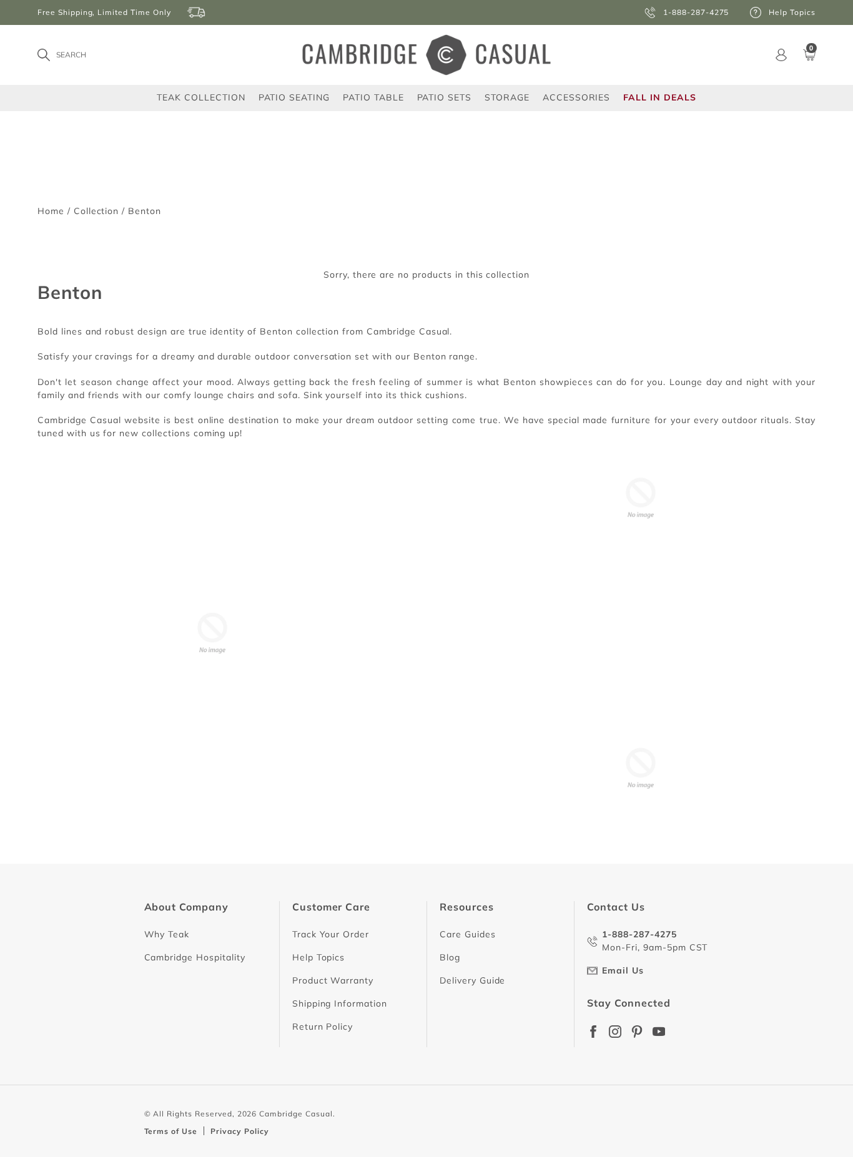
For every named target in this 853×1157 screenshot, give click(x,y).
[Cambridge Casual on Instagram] (615, 1031)
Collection (96, 211)
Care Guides (468, 934)
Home (50, 211)
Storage (507, 97)
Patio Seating (294, 97)
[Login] (781, 55)
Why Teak (167, 934)
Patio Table (373, 97)
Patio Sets (444, 97)
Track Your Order (330, 934)
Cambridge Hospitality (194, 957)
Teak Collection (201, 97)
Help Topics (318, 957)
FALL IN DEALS (659, 97)
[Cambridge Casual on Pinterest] (637, 1031)
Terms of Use (171, 1131)
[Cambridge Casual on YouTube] (659, 1031)
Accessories (577, 97)
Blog (450, 957)
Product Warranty (332, 980)
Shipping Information (339, 1003)
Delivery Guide (472, 980)
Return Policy (322, 1026)
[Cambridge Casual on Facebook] (593, 1031)
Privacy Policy (239, 1131)
